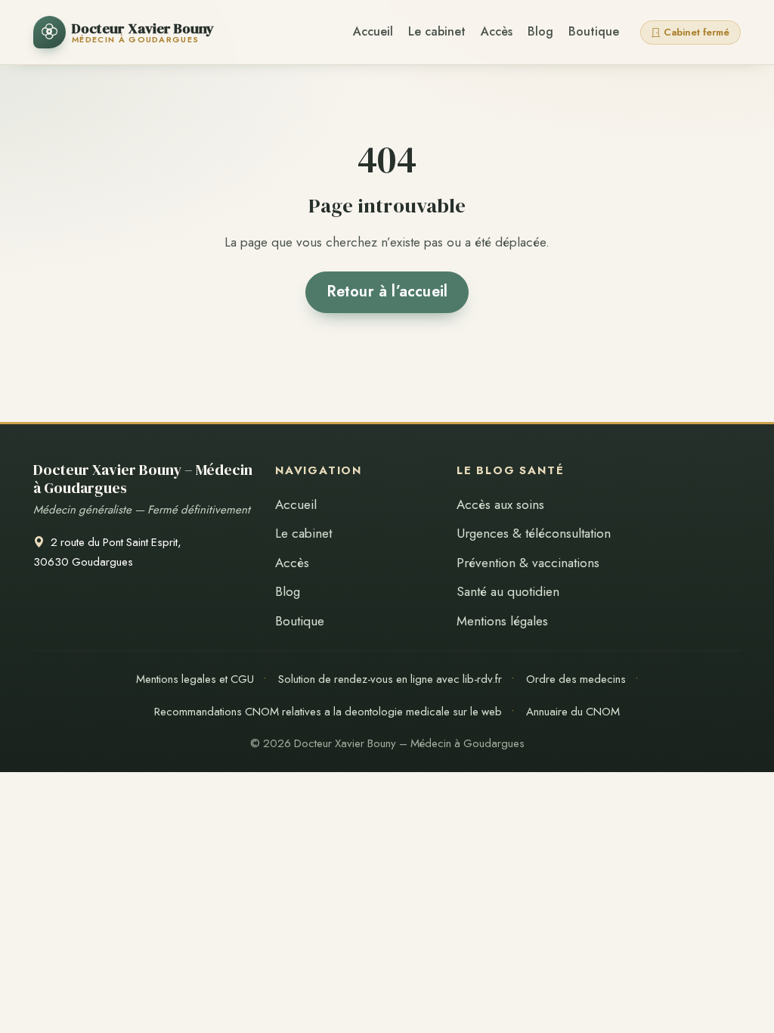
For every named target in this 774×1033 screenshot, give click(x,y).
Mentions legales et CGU (195, 679)
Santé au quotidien (508, 591)
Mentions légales (502, 621)
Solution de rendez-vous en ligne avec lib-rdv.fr (390, 679)
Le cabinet (437, 31)
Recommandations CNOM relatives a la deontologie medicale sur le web (328, 711)
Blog (540, 31)
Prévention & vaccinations (528, 563)
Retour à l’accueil (387, 291)
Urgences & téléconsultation (534, 533)
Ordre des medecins (576, 679)
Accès (496, 31)
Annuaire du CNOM (573, 711)
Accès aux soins (500, 504)
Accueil (373, 31)
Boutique (593, 31)
